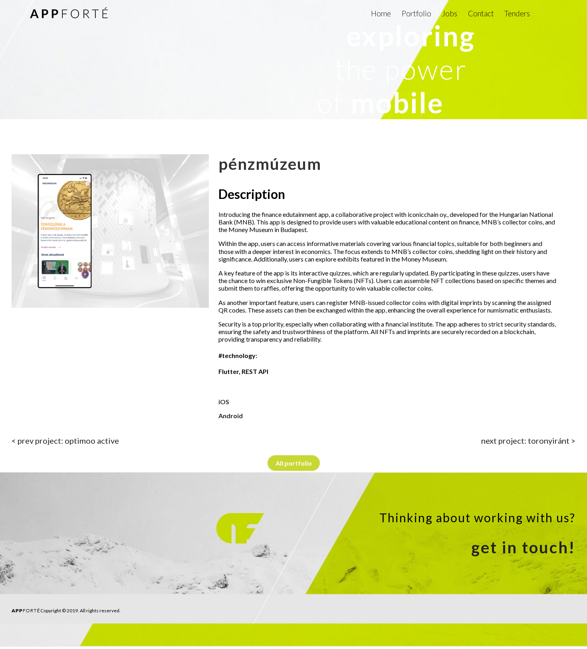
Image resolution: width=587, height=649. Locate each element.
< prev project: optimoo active (65, 440)
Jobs (449, 13)
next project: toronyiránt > (528, 440)
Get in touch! (523, 547)
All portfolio (294, 463)
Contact (481, 13)
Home (381, 13)
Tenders (517, 13)
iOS (223, 401)
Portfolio (416, 13)
